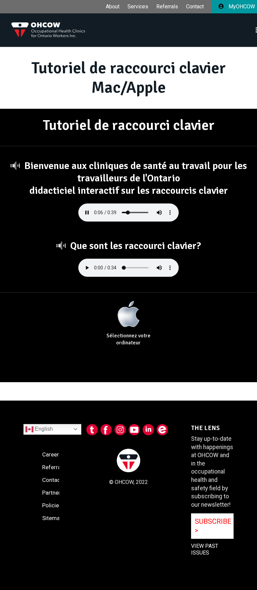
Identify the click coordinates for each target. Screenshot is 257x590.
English (43, 429)
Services (137, 6)
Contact (195, 6)
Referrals (167, 6)
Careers (52, 454)
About (112, 6)
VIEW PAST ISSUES (204, 549)
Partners (53, 492)
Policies (52, 505)
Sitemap (52, 518)
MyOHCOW (241, 6)
